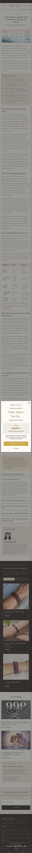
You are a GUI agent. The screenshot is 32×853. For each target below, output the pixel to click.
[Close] (29, 403)
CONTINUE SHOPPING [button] (16, 443)
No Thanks (16, 448)
